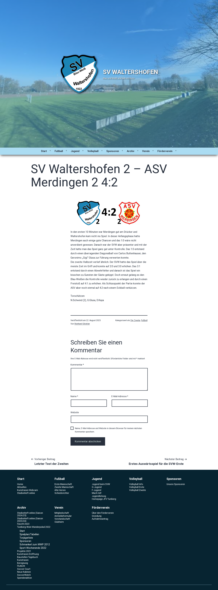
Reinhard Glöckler (82, 324)
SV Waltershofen (130, 72)
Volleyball (93, 151)
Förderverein (164, 151)
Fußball (59, 151)
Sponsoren (112, 151)
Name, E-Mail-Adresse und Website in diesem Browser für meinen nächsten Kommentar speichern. (108, 430)
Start (44, 151)
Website (75, 412)
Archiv (130, 151)
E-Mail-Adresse (119, 396)
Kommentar (77, 364)
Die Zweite (135, 320)
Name (74, 396)
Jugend (75, 151)
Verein (146, 151)
